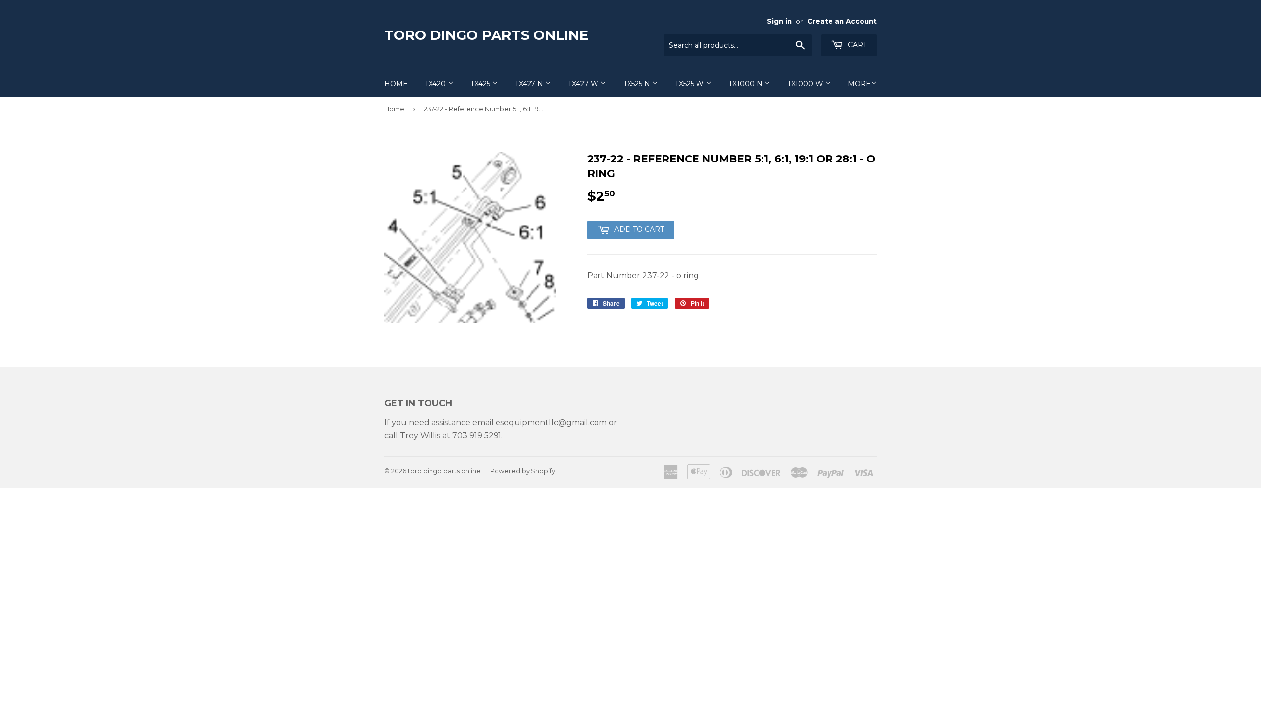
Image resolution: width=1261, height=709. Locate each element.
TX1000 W (806, 83)
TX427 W (584, 83)
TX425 (481, 83)
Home (396, 83)
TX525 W (690, 83)
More (859, 83)
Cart (856, 44)
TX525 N (637, 83)
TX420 (436, 83)
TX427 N (530, 83)
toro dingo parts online (486, 35)
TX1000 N (746, 83)
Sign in (779, 21)
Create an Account (842, 21)
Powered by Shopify (522, 471)
